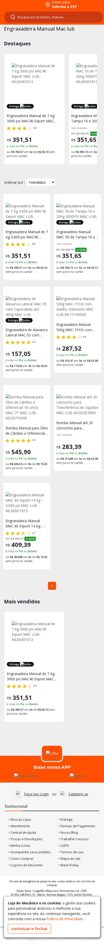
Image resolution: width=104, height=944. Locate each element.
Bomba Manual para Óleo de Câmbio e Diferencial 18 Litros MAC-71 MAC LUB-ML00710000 (27, 431)
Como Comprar (22, 858)
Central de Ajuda (23, 832)
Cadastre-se (78, 794)
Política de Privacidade (64, 918)
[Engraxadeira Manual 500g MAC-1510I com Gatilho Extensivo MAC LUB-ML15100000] (77, 306)
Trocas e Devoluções (26, 839)
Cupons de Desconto (26, 865)
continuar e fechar (29, 928)
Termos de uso (72, 852)
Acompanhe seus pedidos (30, 852)
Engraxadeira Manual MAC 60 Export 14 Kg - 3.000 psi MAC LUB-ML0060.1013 (24, 523)
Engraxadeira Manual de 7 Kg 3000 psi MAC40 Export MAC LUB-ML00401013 (31, 676)
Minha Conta (20, 845)
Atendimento (20, 826)
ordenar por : (14, 182)
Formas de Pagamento (77, 826)
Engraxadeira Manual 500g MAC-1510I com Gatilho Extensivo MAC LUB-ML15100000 (74, 327)
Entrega (66, 819)
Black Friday (69, 865)
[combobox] (53, 17)
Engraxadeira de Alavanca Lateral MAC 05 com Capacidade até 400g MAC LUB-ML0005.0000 (26, 332)
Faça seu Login (36, 794)
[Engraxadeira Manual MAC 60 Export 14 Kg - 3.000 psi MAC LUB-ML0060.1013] (27, 502)
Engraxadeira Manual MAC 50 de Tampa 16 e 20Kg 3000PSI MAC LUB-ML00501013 (33, 118)
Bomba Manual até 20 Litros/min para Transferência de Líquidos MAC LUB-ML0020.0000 (77, 425)
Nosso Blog (69, 832)
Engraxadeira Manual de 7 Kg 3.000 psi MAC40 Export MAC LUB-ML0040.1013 (27, 234)
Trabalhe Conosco (74, 839)
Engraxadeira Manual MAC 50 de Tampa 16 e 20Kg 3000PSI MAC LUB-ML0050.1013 (76, 234)
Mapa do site (70, 858)
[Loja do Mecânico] (22, 4)
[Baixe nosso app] (26, 776)
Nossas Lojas (20, 819)
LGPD (64, 845)
